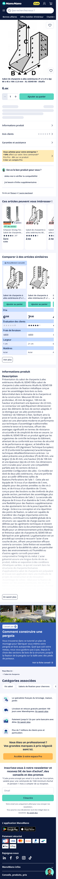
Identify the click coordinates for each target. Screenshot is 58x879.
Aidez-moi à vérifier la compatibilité (20, 176)
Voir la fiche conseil (41, 662)
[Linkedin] (4, 858)
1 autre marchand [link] (25, 193)
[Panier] (51, 3)
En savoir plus (32, 813)
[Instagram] (24, 858)
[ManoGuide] (49, 872)
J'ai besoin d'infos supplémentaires (20, 182)
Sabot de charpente (12, 674)
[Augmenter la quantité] (15, 96)
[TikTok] (30, 858)
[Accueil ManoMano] (16, 3)
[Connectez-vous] (44, 3)
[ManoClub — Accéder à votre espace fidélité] (36, 3)
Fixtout (13, 193)
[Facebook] (11, 858)
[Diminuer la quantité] (5, 96)
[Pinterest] (17, 858)
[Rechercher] (9, 10)
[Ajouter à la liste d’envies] (51, 70)
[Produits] (3, 10)
